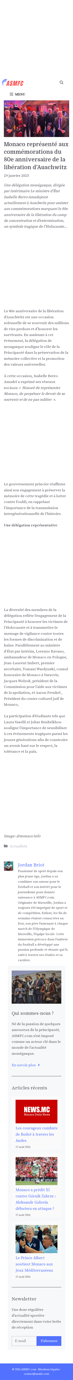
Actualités (18, 846)
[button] (61, 83)
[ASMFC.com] (13, 83)
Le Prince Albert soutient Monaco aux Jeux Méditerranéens (34, 1264)
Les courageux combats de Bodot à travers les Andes (36, 1134)
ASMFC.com (28, 1369)
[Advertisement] (36, 38)
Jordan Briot (31, 865)
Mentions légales (49, 1369)
